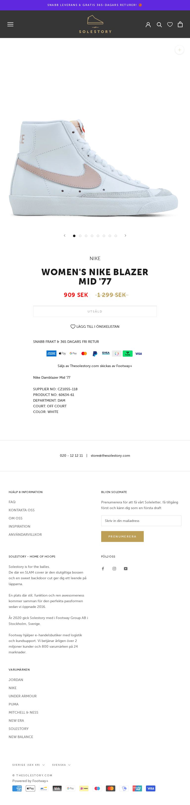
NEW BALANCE (21, 737)
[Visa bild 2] (80, 236)
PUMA (14, 704)
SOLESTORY (18, 729)
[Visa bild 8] (116, 236)
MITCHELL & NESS (23, 712)
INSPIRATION (19, 526)
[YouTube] (125, 568)
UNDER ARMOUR (23, 696)
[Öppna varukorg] (180, 24)
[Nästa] (125, 235)
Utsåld (95, 311)
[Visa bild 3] (86, 236)
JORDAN (16, 680)
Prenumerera (122, 536)
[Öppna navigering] (10, 24)
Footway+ (124, 366)
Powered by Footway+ (30, 781)
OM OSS (16, 518)
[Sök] (159, 24)
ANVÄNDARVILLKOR (25, 535)
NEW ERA (16, 721)
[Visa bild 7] (110, 236)
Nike (95, 258)
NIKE (13, 688)
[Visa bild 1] (74, 236)
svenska (59, 765)
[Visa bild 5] (98, 236)
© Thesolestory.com (32, 775)
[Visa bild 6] (104, 236)
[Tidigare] (64, 235)
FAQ (12, 502)
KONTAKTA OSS (22, 510)
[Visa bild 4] (92, 236)
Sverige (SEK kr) (26, 765)
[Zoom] (179, 49)
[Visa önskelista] (170, 24)
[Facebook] (103, 568)
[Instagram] (114, 568)
